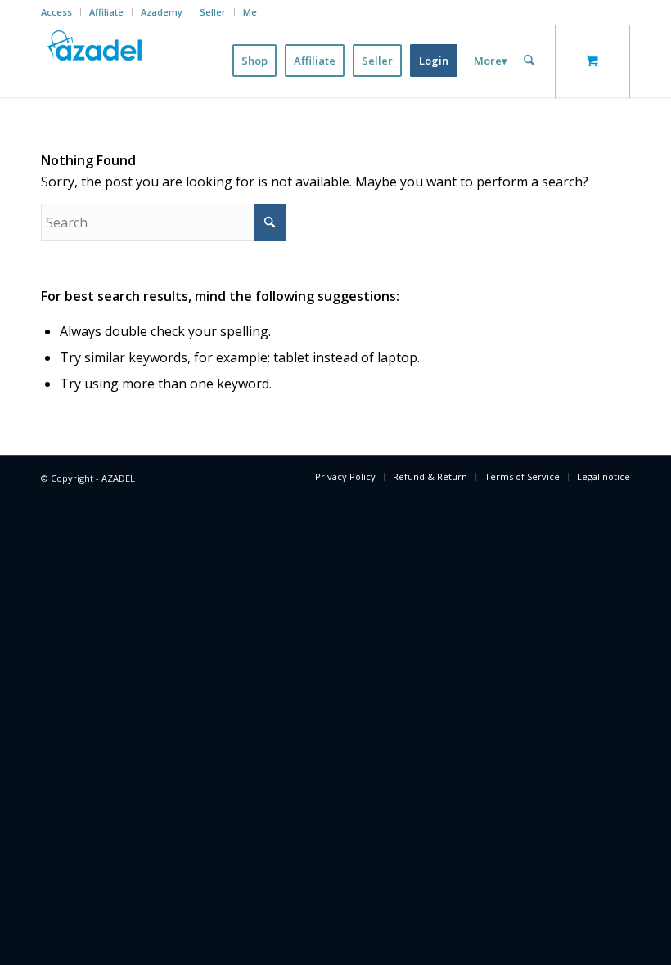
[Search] (529, 60)
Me (250, 12)
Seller (213, 12)
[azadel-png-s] (96, 60)
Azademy (161, 12)
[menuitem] (61, 12)
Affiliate (106, 12)
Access (56, 12)
